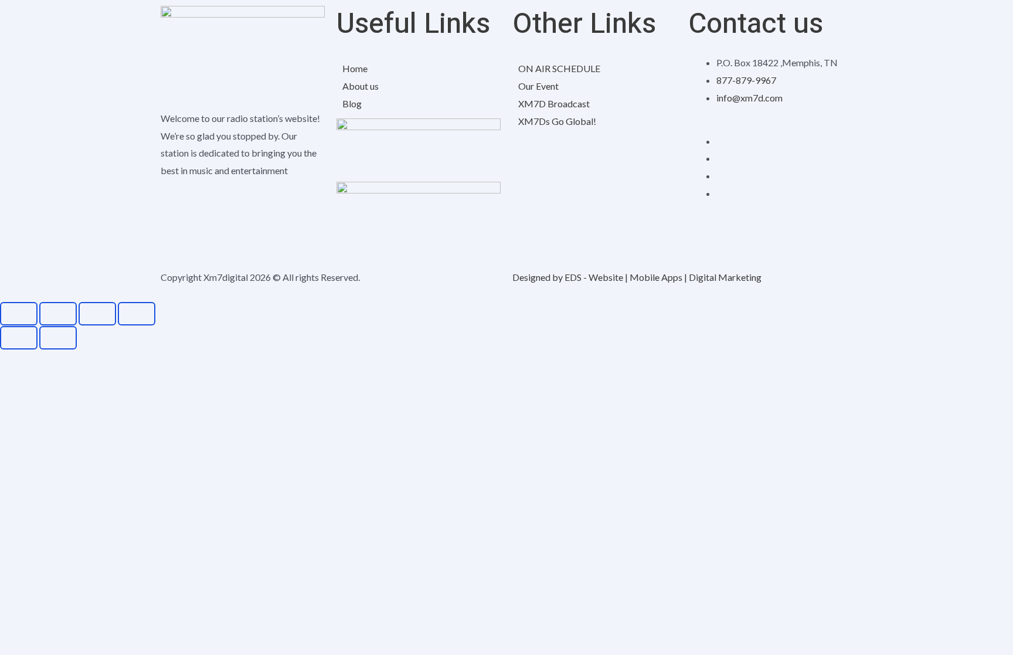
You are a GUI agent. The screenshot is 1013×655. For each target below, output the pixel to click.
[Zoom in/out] (19, 313)
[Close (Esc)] (136, 313)
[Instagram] (719, 158)
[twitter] (719, 175)
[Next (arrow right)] (58, 337)
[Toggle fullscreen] (58, 313)
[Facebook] (719, 141)
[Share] (97, 313)
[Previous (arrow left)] (19, 337)
